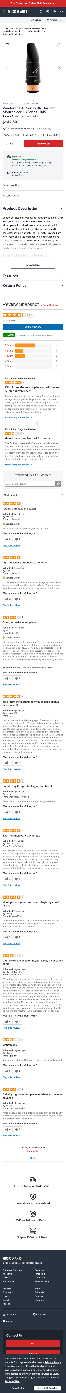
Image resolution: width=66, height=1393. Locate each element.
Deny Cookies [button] (18, 1388)
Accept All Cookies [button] (47, 1388)
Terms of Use (12, 1381)
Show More (33, 264)
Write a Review (33, 327)
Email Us (33, 1353)
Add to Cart (43, 143)
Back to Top (33, 1151)
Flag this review (11, 545)
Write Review (32, 116)
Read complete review (17, 417)
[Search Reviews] (58, 484)
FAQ (33, 1343)
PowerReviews (50, 305)
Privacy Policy (53, 1362)
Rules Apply (49, 3)
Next (33, 1158)
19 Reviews (19, 116)
